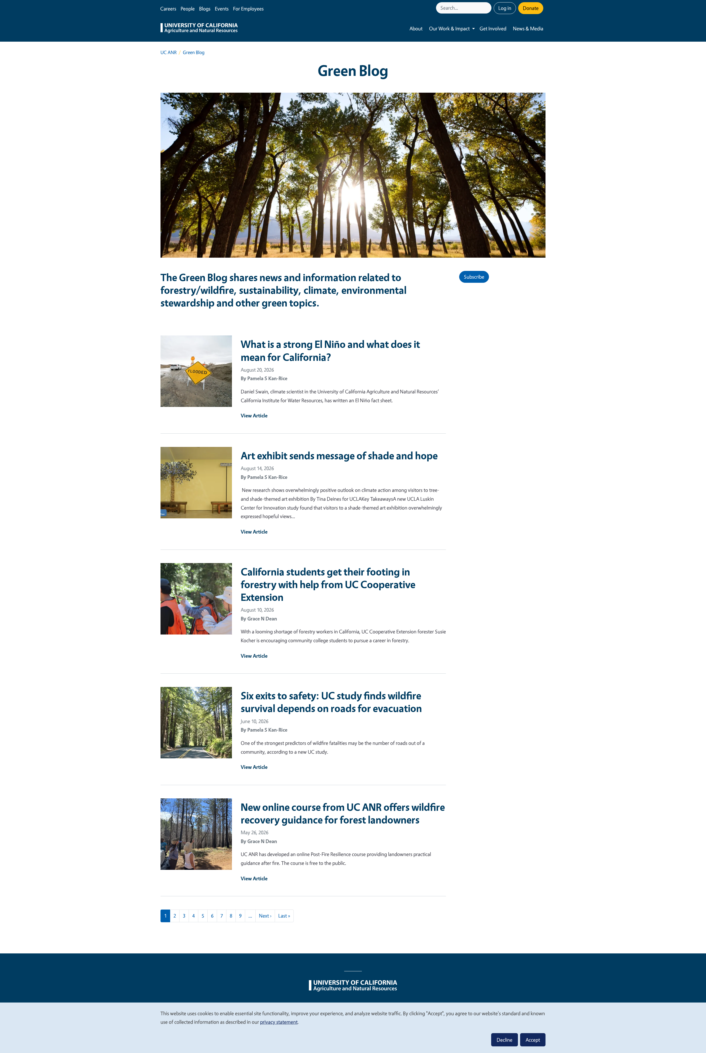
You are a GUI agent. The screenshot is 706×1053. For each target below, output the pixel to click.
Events (222, 8)
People (188, 8)
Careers (168, 8)
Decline (504, 1039)
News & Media (528, 28)
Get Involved (493, 28)
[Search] (487, 8)
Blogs (204, 8)
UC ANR (168, 52)
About (416, 28)
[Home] (199, 28)
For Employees (248, 8)
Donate (531, 8)
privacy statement (279, 1022)
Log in (504, 8)
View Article (254, 415)
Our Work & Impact (449, 28)
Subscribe (474, 276)
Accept (533, 1039)
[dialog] (353, 1027)
